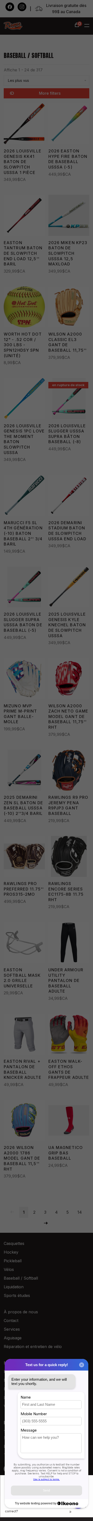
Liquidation (14, 1286)
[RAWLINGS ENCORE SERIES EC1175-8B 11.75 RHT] (69, 857)
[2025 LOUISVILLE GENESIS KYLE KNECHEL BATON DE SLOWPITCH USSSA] (69, 588)
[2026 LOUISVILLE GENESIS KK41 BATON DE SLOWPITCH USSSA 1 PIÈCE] (24, 124)
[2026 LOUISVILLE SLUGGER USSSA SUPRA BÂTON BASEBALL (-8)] (69, 399)
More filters (50, 93)
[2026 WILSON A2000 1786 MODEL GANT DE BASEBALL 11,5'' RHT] (24, 1121)
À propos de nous (21, 1311)
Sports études (17, 1295)
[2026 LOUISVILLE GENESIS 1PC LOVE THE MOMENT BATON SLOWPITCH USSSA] (24, 399)
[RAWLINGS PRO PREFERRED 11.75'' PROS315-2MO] (24, 857)
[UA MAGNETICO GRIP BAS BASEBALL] (69, 1121)
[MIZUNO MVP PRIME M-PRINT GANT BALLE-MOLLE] (24, 679)
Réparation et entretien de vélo (33, 1346)
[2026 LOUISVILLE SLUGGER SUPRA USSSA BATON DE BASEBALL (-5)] (24, 588)
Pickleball (13, 1260)
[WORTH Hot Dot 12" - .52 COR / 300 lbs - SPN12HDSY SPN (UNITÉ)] (24, 308)
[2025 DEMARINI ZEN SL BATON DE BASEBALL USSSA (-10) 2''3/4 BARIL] (24, 771)
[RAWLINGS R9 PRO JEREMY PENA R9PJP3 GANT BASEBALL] (69, 771)
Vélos (9, 1269)
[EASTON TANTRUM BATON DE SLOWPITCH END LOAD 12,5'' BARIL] (24, 216)
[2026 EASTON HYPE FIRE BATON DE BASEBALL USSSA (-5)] (69, 124)
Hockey (11, 1252)
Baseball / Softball (21, 1278)
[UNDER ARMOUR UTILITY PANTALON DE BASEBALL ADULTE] (69, 943)
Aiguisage (13, 1337)
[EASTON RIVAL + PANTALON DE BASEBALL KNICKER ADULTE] (24, 1035)
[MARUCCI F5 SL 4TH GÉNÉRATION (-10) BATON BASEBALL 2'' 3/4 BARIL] (24, 496)
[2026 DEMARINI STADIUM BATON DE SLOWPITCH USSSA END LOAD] (69, 496)
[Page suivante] (46, 1223)
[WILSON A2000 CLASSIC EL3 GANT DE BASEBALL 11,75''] (69, 308)
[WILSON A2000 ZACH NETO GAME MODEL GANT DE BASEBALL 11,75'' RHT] (69, 679)
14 (79, 1212)
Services (12, 1329)
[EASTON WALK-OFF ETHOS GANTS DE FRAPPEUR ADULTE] (69, 1035)
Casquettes (14, 1243)
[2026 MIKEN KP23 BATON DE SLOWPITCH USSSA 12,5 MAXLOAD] (69, 216)
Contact (11, 1320)
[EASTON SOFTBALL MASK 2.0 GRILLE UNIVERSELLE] (24, 943)
